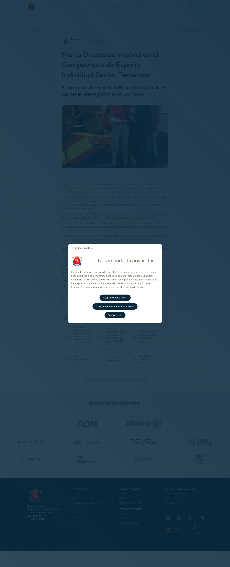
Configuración (115, 315)
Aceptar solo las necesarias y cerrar (115, 306)
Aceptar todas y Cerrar (115, 297)
